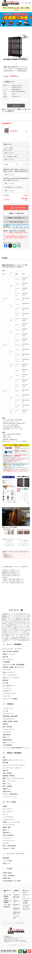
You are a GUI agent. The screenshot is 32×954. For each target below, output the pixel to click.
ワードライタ (7, 670)
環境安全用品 (7, 791)
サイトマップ (26, 898)
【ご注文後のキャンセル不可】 (13, 187)
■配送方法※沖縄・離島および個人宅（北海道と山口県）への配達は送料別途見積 (16, 170)
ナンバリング (7, 688)
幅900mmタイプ (8, 555)
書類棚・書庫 (7, 827)
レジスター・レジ (8, 708)
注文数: (6, 164)
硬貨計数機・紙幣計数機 (10, 716)
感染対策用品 (7, 734)
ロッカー (5, 814)
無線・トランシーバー (9, 781)
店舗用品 (6, 898)
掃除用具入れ (7, 832)
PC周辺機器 (6, 662)
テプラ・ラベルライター (10, 675)
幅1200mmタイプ (8, 557)
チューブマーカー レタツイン (12, 768)
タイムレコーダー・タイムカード (13, 649)
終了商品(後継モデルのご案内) (12, 881)
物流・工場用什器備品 (9, 845)
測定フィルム (7, 783)
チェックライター (8, 659)
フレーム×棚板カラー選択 (10, 156)
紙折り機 (5, 656)
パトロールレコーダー (9, 693)
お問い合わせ (26, 909)
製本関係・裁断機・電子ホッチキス (13, 667)
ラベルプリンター (8, 713)
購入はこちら (15, 572)
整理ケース (6, 830)
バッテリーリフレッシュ (10, 796)
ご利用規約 (25, 900)
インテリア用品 (7, 860)
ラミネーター (7, 696)
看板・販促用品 (7, 726)
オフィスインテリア (9, 840)
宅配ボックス (7, 863)
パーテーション (7, 838)
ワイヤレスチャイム (9, 729)
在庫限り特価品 (7, 873)
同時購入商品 (7, 878)
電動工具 (5, 770)
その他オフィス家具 (9, 848)
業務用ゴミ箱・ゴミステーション (13, 760)
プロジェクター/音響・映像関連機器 (13, 664)
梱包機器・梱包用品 (9, 775)
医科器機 (5, 762)
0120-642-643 (8, 950)
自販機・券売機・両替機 (10, 721)
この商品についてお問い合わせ (16, 213)
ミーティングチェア (9, 824)
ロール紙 (5, 711)
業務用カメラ (7, 789)
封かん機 (5, 683)
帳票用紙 (5, 680)
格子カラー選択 (8, 150)
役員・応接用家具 (8, 835)
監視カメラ (6, 737)
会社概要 (25, 903)
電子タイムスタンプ (9, 672)
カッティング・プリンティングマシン (14, 765)
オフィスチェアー (8, 811)
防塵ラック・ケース (9, 742)
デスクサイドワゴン (9, 819)
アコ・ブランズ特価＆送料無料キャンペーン (16, 747)
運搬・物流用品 (7, 773)
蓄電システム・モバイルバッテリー (13, 778)
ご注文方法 (16, 894)
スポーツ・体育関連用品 (10, 794)
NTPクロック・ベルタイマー (11, 677)
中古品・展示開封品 (9, 875)
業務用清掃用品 (7, 740)
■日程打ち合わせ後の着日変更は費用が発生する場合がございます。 (16, 179)
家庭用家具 (6, 858)
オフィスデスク (7, 809)
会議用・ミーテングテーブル (11, 822)
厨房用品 (5, 724)
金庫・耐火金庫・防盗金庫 (11, 651)
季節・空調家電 (7, 786)
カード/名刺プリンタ (9, 685)
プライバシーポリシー (8, 923)
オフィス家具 (7, 904)
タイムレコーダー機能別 (10, 698)
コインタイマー (7, 732)
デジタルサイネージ (9, 719)
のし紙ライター (7, 691)
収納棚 (5, 806)
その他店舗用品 (7, 745)
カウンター (6, 843)
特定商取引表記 (19, 923)
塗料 (4, 757)
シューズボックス (8, 817)
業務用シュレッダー (9, 654)
